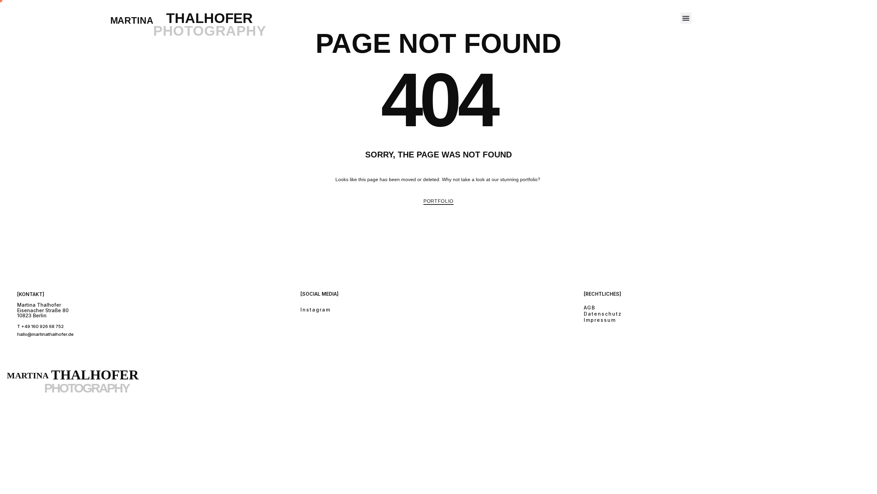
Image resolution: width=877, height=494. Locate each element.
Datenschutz (603, 314)
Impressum (600, 320)
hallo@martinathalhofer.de (45, 334)
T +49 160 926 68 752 (40, 326)
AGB (589, 307)
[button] (686, 18)
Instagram (315, 310)
